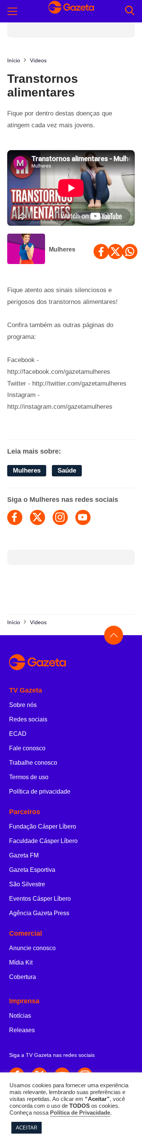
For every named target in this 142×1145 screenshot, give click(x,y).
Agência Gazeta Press (39, 913)
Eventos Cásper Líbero (40, 898)
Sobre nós (23, 705)
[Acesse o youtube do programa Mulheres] (83, 517)
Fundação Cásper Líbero (42, 826)
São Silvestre (27, 884)
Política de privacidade (39, 791)
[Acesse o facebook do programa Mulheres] (14, 517)
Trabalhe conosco (33, 762)
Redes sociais (28, 719)
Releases (22, 1030)
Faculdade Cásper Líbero (43, 841)
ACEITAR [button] (26, 1128)
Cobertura (22, 977)
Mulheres (62, 249)
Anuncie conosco (32, 948)
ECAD (18, 734)
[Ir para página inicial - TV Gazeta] (71, 11)
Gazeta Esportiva (32, 870)
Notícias (20, 1015)
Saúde (67, 470)
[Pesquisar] (129, 11)
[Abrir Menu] (12, 11)
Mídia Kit (21, 962)
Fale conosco (27, 748)
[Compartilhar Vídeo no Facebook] (101, 251)
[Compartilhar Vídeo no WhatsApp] (129, 251)
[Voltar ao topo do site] (113, 635)
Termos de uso (28, 777)
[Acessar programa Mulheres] (26, 250)
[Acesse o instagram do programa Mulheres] (60, 517)
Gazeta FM (24, 855)
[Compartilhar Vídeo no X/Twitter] (115, 251)
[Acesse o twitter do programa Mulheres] (37, 517)
